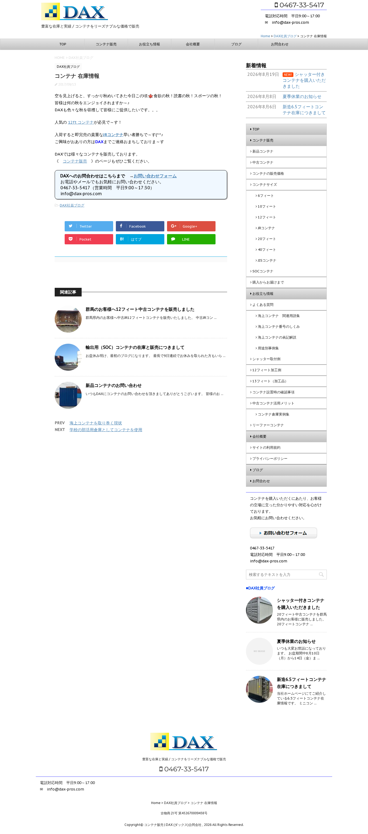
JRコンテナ (266, 228)
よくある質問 (262, 304)
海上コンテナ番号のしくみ (279, 326)
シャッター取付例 (266, 359)
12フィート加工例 (266, 370)
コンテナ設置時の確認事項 (273, 392)
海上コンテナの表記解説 (277, 337)
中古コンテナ (262, 162)
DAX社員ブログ (72, 205)
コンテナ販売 (106, 44)
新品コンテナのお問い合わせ (114, 385)
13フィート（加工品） (270, 381)
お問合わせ (280, 44)
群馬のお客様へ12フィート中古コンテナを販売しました (140, 309)
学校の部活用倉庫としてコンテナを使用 (106, 429)
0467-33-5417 (301, 5)
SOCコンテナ (262, 271)
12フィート (267, 217)
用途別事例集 (268, 348)
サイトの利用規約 (266, 447)
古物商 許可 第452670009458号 (184, 813)
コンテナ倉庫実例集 (273, 414)
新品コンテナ (262, 151)
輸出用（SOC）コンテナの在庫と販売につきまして (135, 347)
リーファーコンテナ (268, 425)
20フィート (267, 239)
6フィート (266, 195)
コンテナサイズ (264, 184)
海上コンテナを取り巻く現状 (96, 423)
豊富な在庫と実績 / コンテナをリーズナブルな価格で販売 (184, 759)
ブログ (236, 44)
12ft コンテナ (81, 122)
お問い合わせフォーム (155, 175)
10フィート (267, 206)
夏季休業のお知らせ (296, 641)
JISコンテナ (267, 260)
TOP (62, 44)
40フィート (267, 249)
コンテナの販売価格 (268, 173)
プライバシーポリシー (269, 458)
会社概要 (193, 44)
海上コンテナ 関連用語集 (279, 315)
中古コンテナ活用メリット (273, 403)
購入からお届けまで (268, 282)
